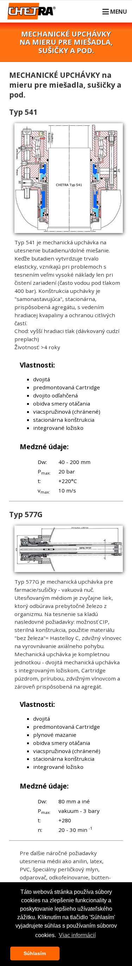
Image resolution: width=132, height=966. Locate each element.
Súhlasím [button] (35, 953)
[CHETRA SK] (33, 15)
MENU (118, 11)
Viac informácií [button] (77, 935)
